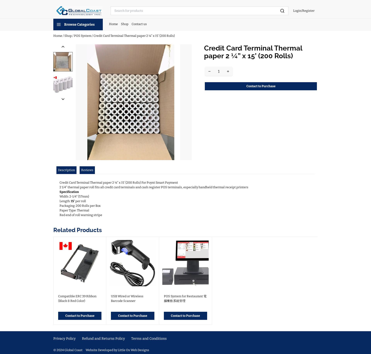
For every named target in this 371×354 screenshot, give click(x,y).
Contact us (139, 24)
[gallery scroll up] (63, 46)
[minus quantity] (209, 71)
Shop (124, 24)
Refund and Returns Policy (103, 338)
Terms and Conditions (149, 338)
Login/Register (304, 11)
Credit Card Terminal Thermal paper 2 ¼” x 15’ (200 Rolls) (134, 36)
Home (113, 24)
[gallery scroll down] (63, 99)
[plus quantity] (228, 71)
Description (66, 170)
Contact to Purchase (261, 86)
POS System (83, 36)
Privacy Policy (64, 338)
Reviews (87, 170)
